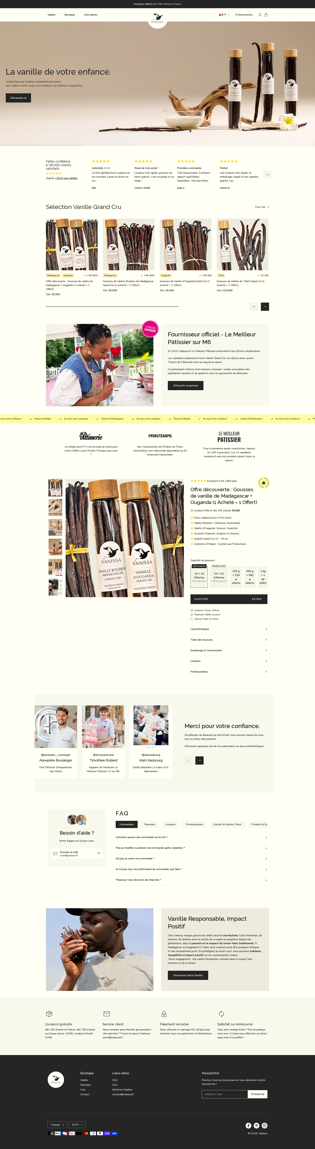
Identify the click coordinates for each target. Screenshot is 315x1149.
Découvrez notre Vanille (188, 975)
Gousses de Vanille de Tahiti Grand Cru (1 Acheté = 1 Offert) (241, 283)
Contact (84, 1094)
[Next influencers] (199, 760)
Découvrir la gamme (185, 385)
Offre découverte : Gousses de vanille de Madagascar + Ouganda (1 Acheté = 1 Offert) (69, 285)
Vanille (84, 1080)
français (55, 1124)
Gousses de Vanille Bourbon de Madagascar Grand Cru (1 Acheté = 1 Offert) (128, 283)
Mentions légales (122, 1089)
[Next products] (265, 307)
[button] (228, 629)
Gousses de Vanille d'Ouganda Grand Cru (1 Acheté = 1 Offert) (185, 283)
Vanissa (263, 1133)
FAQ (114, 1080)
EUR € (75, 1124)
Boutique (85, 1085)
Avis (82, 1089)
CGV (114, 1085)
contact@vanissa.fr (123, 1094)
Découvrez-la (18, 98)
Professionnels (244, 15)
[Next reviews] (267, 175)
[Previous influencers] (189, 760)
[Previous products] (254, 307)
